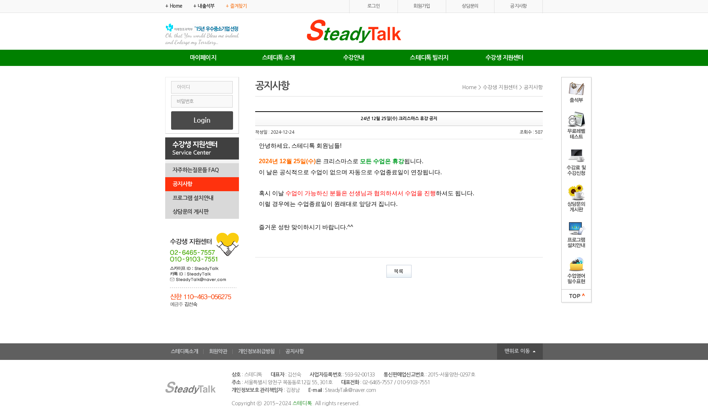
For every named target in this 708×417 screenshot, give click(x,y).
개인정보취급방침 (256, 351)
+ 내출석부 (203, 6)
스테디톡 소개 (278, 57)
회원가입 (421, 6)
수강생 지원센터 (505, 57)
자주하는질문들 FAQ (196, 170)
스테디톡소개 (184, 351)
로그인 (373, 6)
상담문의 (470, 6)
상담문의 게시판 (190, 211)
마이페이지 (203, 57)
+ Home (173, 6)
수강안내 (353, 57)
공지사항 (518, 6)
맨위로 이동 (517, 351)
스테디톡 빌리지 (429, 57)
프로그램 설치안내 (193, 198)
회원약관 (218, 351)
